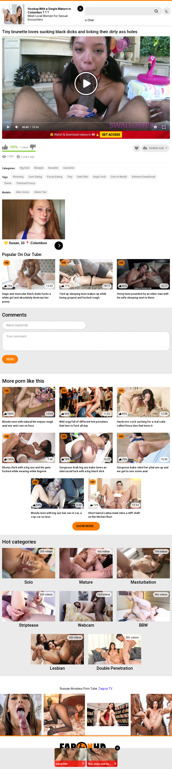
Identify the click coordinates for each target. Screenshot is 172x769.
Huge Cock (99, 176)
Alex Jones (22, 192)
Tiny (69, 176)
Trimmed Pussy (25, 183)
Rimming (18, 176)
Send (10, 359)
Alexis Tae (40, 192)
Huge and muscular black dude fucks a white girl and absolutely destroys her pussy (26, 297)
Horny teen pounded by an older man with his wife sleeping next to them (142, 295)
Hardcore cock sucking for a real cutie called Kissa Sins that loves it (141, 423)
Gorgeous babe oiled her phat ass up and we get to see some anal (142, 469)
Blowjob (38, 167)
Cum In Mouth (119, 176)
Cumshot (68, 167)
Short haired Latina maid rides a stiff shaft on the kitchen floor (114, 514)
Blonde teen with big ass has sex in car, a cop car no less (56, 514)
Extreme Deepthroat (143, 176)
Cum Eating (35, 176)
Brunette (53, 167)
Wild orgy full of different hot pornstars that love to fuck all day (83, 423)
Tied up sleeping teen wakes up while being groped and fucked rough (82, 295)
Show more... (86, 526)
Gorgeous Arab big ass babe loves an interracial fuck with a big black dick (82, 469)
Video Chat (86, 20)
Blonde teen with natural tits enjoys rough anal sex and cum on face (27, 423)
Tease (7, 183)
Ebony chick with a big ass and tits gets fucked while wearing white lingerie (26, 469)
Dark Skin (82, 176)
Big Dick (24, 167)
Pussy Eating (54, 176)
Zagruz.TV (105, 688)
